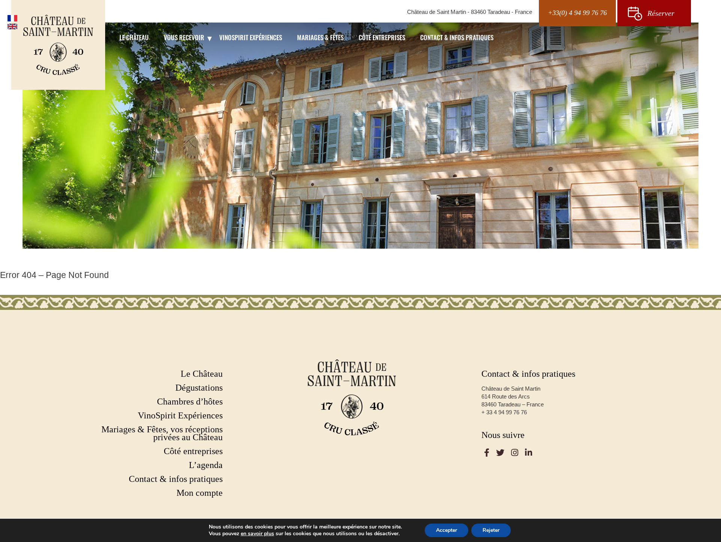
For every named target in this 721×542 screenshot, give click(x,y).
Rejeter (491, 530)
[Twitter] (500, 452)
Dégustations (199, 388)
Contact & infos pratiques (456, 38)
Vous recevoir (184, 38)
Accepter (446, 530)
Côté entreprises (382, 38)
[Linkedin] (528, 452)
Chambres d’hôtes (190, 402)
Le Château (134, 38)
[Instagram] (514, 452)
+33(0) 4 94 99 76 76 (577, 13)
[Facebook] (486, 452)
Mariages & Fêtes (320, 38)
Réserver (660, 13)
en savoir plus (257, 533)
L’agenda (206, 465)
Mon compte (199, 493)
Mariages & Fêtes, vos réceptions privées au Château (162, 433)
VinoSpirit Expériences (250, 38)
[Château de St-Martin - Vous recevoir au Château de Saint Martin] (58, 45)
